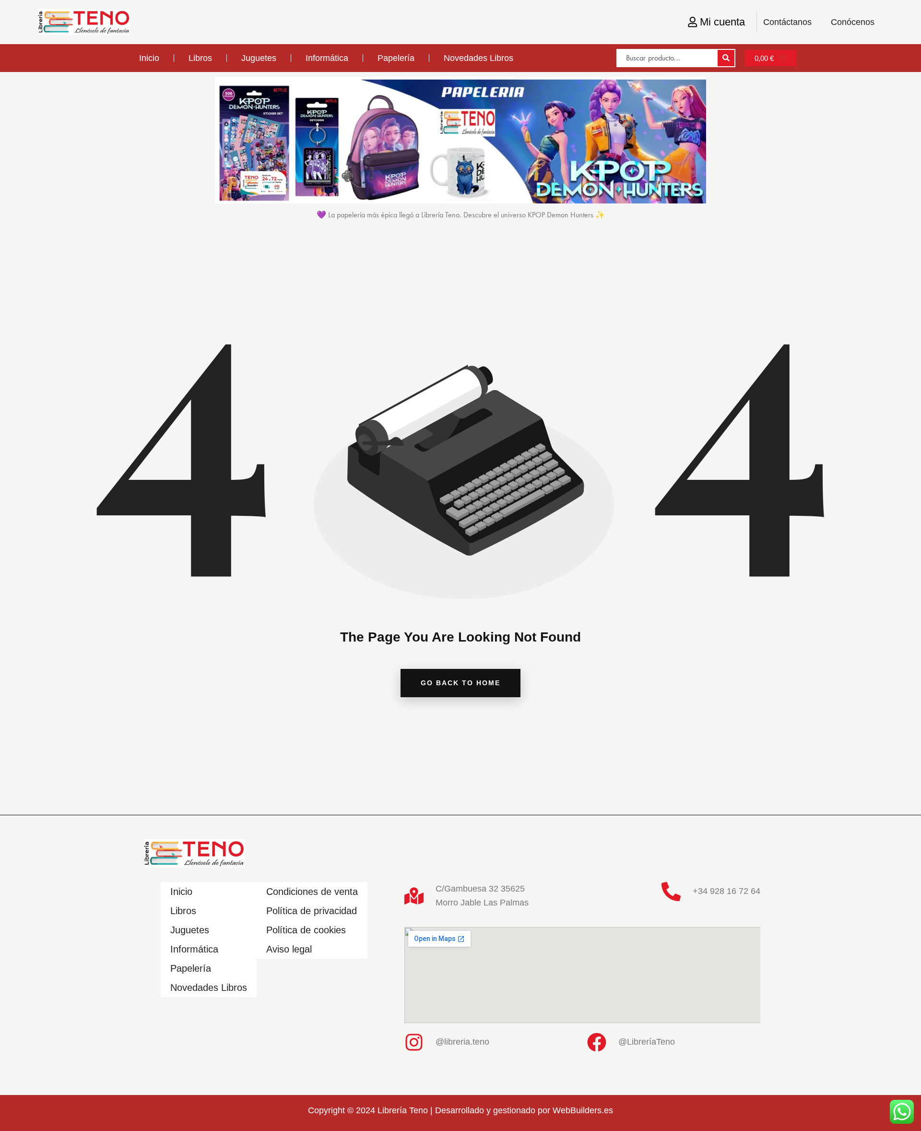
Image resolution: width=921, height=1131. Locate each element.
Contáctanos (787, 22)
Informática (327, 58)
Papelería (396, 58)
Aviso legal (289, 949)
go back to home (460, 683)
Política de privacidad (311, 910)
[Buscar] (726, 58)
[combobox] (666, 58)
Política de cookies (306, 930)
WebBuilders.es (583, 1110)
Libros (200, 58)
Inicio (149, 58)
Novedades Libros (478, 58)
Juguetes (258, 58)
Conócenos (852, 22)
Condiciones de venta (312, 891)
